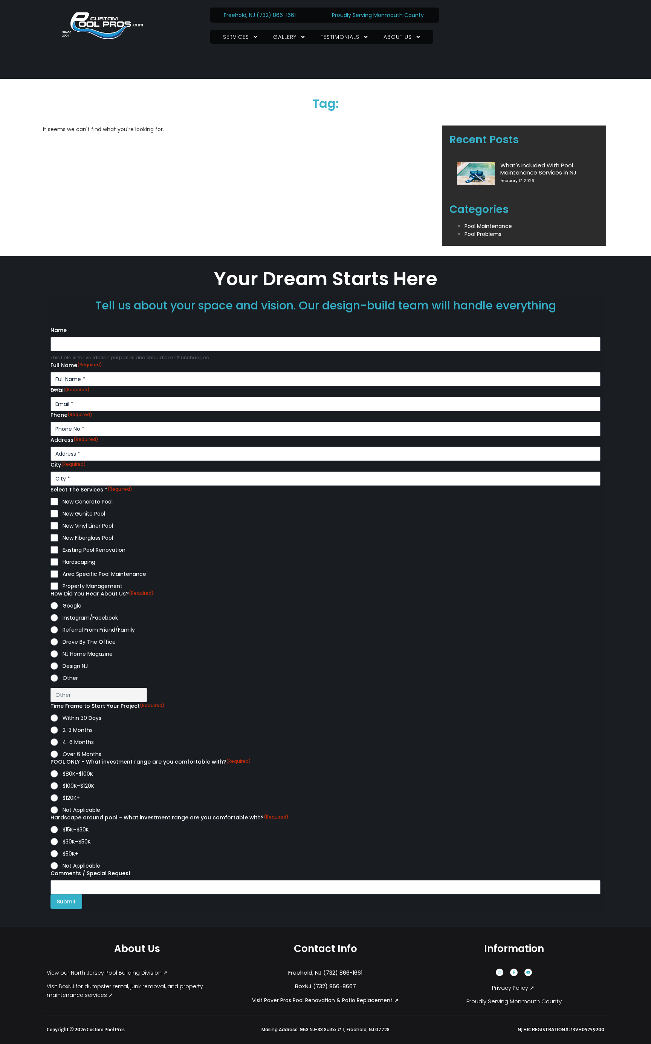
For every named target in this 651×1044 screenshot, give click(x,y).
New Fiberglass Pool (88, 538)
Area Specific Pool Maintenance (104, 574)
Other (70, 678)
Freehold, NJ (239, 15)
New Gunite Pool (84, 513)
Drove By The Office (89, 642)
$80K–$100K (78, 774)
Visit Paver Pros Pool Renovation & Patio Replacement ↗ (325, 1000)
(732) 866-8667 (334, 986)
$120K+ (71, 798)
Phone (71, 415)
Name (58, 330)
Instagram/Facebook (90, 618)
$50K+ (70, 853)
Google (72, 605)
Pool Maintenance (488, 226)
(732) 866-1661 (277, 15)
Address (74, 440)
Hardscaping (79, 562)
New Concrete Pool (88, 501)
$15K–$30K (76, 829)
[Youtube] (528, 972)
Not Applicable (81, 810)
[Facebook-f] (514, 972)
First (55, 389)
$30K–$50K (77, 841)
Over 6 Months (82, 754)
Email (70, 390)
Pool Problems (483, 234)
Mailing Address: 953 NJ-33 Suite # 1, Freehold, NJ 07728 (325, 1029)
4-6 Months (78, 742)
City (68, 464)
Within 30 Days (82, 718)
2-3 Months (78, 730)
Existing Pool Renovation (94, 550)
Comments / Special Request (90, 873)
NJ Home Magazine (88, 654)
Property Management (92, 586)
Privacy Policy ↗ (514, 988)
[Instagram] (499, 972)
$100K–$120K (78, 786)
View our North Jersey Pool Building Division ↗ (108, 973)
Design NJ (75, 666)
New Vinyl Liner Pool (88, 526)
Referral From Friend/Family (99, 630)
